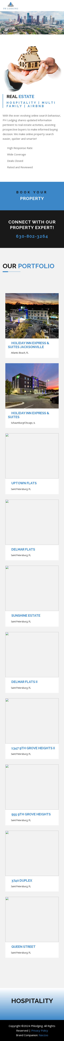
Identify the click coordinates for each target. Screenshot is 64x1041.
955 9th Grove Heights (31, 814)
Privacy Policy (39, 1030)
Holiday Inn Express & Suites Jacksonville (28, 345)
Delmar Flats (23, 549)
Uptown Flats (24, 483)
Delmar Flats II (24, 682)
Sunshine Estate (25, 615)
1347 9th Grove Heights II (33, 748)
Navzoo (43, 1035)
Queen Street (23, 947)
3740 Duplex (21, 880)
